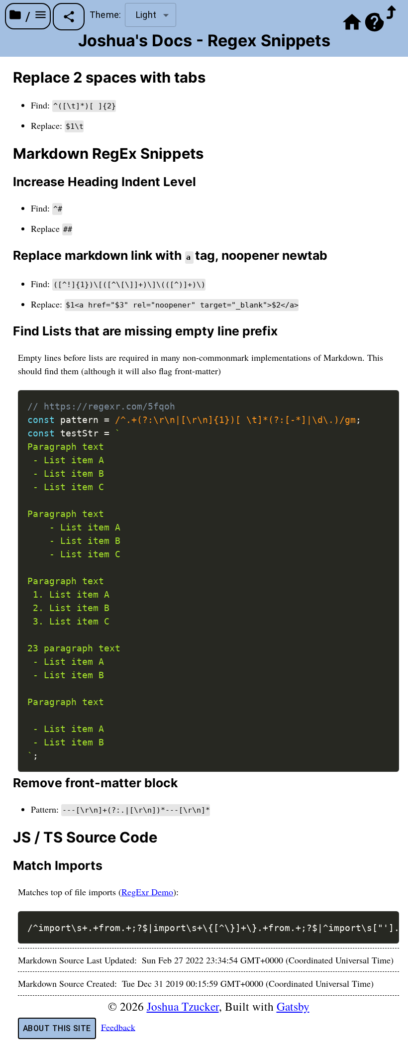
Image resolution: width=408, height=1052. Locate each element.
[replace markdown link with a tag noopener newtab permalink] (7, 255)
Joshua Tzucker (183, 1006)
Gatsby (293, 1006)
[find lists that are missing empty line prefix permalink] (7, 331)
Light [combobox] (146, 14)
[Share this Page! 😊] (69, 16)
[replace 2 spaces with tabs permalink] (7, 78)
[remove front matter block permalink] (7, 783)
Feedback (118, 1027)
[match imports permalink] (7, 865)
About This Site (57, 1028)
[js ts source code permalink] (7, 837)
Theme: (105, 14)
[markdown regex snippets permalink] (7, 154)
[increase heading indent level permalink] (7, 182)
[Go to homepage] (352, 25)
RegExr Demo (147, 892)
